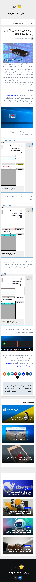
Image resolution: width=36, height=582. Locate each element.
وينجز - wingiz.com (16, 13)
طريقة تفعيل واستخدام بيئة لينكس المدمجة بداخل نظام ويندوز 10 (21, 418)
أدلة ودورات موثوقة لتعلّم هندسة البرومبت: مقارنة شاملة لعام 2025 (20, 512)
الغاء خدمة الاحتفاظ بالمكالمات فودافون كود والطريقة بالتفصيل (19, 458)
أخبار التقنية (27, 489)
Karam (26, 38)
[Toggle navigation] (33, 9)
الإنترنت (28, 527)
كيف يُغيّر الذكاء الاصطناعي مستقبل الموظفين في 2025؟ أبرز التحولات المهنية (19, 551)
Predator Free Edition (11, 95)
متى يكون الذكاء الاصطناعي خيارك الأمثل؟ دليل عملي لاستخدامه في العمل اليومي (18, 532)
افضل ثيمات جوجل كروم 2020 (22, 439)
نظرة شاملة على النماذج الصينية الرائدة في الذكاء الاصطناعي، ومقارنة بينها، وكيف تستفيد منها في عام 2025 (18, 494)
